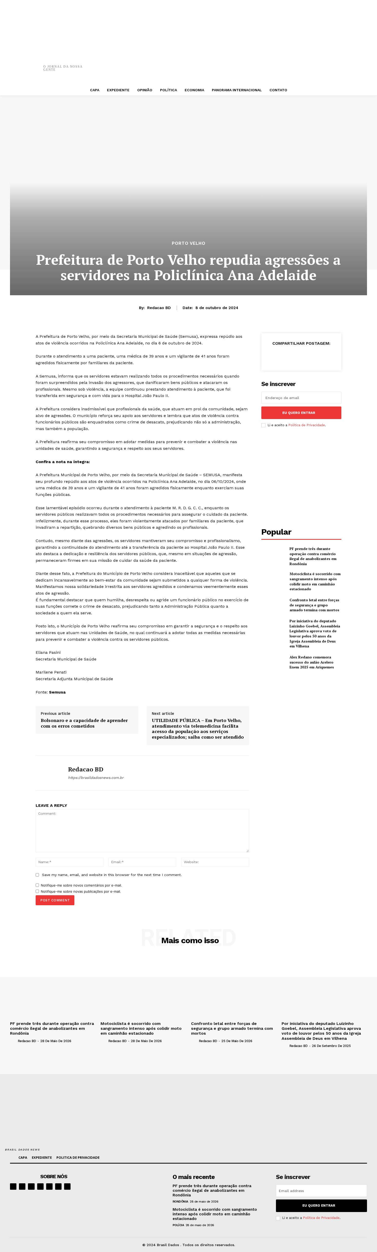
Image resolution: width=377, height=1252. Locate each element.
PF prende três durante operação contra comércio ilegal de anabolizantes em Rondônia (313, 556)
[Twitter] (243, 64)
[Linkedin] (31, 1186)
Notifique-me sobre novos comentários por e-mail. (81, 885)
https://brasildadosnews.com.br (96, 778)
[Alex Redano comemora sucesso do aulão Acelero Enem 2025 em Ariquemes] (273, 662)
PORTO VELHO (188, 243)
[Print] (289, 64)
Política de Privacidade (306, 425)
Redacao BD (159, 308)
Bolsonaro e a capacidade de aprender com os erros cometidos (84, 723)
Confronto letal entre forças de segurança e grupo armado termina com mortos (314, 604)
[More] (320, 64)
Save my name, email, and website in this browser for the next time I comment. (112, 875)
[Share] (40, 1186)
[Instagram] (22, 1186)
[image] (135, 1189)
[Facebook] (227, 64)
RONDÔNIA (180, 1201)
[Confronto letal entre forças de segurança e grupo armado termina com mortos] (273, 605)
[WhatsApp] (274, 64)
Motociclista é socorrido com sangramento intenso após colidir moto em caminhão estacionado (315, 581)
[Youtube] (67, 1186)
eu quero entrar (298, 413)
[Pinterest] (258, 64)
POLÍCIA (178, 1225)
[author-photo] (13, 1041)
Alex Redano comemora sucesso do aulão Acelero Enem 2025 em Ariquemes (312, 662)
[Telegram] (49, 1186)
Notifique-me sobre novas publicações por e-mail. (81, 891)
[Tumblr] (304, 64)
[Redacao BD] (48, 773)
